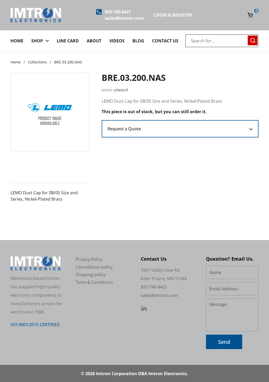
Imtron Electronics (167, 373)
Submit (253, 39)
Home (16, 62)
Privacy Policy (89, 259)
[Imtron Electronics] (36, 15)
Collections (37, 62)
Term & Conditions (94, 282)
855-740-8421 (118, 12)
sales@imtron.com (124, 18)
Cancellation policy (94, 267)
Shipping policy (91, 274)
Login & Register (172, 15)
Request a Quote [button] (124, 129)
